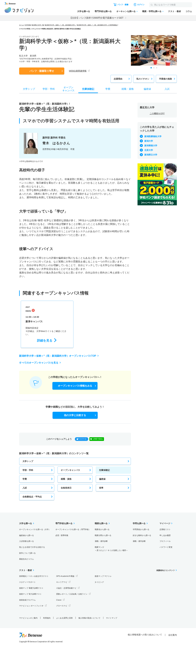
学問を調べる (139, 523)
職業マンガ (111, 548)
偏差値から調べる (26, 535)
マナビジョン (19, 10)
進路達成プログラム (27, 600)
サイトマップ (111, 618)
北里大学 (148, 150)
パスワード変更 (166, 547)
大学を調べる (83, 11)
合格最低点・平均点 (32, 496)
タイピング (99, 582)
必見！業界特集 (61, 535)
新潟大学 (148, 141)
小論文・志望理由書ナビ (66, 588)
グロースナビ (61, 606)
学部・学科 (28, 470)
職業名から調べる (102, 529)
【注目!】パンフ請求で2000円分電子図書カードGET (96, 17)
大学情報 (28, 25)
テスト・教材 (174, 11)
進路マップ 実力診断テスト (30, 594)
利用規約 (47, 618)
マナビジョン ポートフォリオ (31, 606)
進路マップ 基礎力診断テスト (31, 588)
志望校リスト (165, 529)
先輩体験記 (104, 470)
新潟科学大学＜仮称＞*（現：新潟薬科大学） (60, 25)
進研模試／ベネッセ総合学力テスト (34, 576)
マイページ (165, 523)
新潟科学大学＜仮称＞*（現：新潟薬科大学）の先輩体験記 (97, 25)
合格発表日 (66, 488)
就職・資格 (66, 479)
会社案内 (172, 635)
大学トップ (28, 461)
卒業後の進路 (165, 79)
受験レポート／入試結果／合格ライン (71, 594)
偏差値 (102, 479)
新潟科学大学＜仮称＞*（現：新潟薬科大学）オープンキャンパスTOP (57, 355)
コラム (189, 11)
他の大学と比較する (75, 415)
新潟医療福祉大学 (153, 136)
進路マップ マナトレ (103, 576)
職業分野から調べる (103, 535)
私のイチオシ (142, 79)
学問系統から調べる (141, 529)
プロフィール (165, 541)
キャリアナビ (61, 582)
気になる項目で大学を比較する (32, 547)
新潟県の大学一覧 (38, 25)
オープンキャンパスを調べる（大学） (34, 529)
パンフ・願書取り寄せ (42, 71)
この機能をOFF (157, 113)
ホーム (21, 25)
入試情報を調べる (26, 541)
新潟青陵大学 (150, 145)
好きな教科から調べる (142, 535)
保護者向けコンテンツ (165, 570)
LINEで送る (98, 439)
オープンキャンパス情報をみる (75, 385)
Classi (58, 600)
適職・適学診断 (101, 541)
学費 (25, 479)
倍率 (101, 488)
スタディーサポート (27, 582)
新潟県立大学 (150, 155)
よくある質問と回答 (64, 618)
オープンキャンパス (70, 470)
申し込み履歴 (165, 535)
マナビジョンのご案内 (28, 618)
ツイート (83, 439)
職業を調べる (101, 523)
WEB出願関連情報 (78, 71)
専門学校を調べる (103, 11)
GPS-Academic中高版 (65, 576)
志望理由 (118, 79)
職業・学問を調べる (152, 11)
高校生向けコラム (26, 559)
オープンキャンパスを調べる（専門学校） (72, 529)
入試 (25, 488)
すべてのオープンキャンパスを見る (38, 362)
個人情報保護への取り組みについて (145, 634)
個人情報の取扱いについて (89, 618)
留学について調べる (27, 553)
